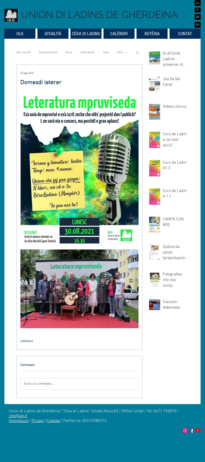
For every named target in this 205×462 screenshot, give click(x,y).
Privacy (38, 420)
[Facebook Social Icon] (191, 430)
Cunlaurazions (48, 52)
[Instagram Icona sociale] (185, 430)
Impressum (19, 420)
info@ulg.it (18, 416)
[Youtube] (197, 430)
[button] (137, 52)
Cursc (68, 52)
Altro (120, 52)
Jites (105, 52)
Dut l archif (23, 52)
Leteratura (87, 52)
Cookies (53, 420)
